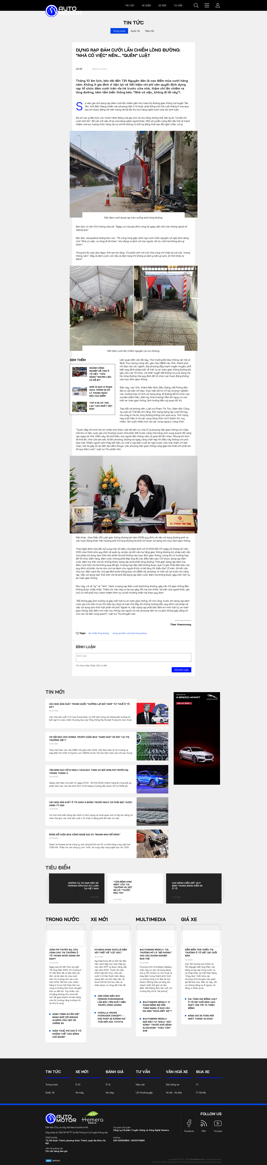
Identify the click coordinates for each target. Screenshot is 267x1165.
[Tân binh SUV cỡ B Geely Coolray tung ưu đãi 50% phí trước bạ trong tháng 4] (152, 779)
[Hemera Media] (92, 1117)
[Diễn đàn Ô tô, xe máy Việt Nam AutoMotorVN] (63, 11)
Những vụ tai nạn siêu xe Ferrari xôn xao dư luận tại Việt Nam (83, 886)
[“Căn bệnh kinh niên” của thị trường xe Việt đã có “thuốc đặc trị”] (148, 888)
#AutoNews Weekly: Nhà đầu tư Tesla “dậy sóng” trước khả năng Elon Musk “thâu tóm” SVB (157, 1024)
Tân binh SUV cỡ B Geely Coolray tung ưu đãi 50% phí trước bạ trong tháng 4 (88, 772)
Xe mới (162, 5)
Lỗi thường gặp (144, 1092)
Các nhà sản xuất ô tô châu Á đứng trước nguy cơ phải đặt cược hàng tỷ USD (90, 804)
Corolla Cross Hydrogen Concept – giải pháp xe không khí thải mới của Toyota (111, 1017)
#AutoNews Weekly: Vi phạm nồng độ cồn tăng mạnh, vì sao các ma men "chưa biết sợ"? (157, 1007)
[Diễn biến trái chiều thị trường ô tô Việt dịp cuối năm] (201, 935)
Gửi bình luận (181, 669)
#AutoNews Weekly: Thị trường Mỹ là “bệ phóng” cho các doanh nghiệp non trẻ (156, 954)
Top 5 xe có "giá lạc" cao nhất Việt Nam (100, 405)
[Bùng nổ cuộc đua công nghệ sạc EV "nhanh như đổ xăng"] (152, 843)
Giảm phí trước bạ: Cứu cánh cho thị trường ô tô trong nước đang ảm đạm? (64, 954)
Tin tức (129, 5)
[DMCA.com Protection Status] (53, 1160)
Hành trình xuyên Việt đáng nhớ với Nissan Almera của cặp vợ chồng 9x (66, 1019)
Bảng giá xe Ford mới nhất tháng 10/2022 (201, 1017)
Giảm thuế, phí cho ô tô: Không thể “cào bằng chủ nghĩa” (67, 1033)
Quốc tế (135, 30)
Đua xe (203, 1071)
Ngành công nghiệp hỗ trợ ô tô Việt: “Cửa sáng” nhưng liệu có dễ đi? (100, 374)
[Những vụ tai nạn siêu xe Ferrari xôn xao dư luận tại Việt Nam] (62, 888)
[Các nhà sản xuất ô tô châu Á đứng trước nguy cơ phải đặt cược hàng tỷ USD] (152, 811)
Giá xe (189, 919)
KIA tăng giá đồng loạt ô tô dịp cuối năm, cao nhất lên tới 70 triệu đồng (202, 1003)
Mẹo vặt (140, 1084)
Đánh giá (114, 1071)
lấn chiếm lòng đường (98, 633)
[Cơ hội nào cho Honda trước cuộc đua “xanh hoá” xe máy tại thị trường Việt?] (152, 746)
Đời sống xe (172, 1084)
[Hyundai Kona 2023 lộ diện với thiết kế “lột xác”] (110, 935)
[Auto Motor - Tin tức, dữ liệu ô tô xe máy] (60, 1118)
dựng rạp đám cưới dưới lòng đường (129, 633)
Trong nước (119, 30)
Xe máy (80, 1092)
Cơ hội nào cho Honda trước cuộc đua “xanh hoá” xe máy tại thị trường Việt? (89, 738)
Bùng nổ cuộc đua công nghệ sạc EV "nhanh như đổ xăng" (84, 834)
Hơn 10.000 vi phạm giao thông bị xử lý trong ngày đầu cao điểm (100, 391)
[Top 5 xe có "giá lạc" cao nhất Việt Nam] (79, 406)
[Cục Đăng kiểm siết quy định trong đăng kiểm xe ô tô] (209, 888)
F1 (197, 1084)
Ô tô (78, 1084)
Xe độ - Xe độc (174, 1092)
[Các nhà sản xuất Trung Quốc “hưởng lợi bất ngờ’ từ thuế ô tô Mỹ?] (152, 713)
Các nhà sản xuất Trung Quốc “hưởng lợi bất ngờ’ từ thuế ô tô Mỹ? (89, 705)
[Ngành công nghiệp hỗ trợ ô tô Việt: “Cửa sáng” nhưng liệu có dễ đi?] (79, 372)
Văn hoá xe (177, 1071)
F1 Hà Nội (201, 1092)
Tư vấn (178, 5)
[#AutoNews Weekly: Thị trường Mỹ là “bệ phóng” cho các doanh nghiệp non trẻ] (156, 935)
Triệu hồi (149, 30)
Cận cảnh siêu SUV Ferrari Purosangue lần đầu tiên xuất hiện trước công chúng (112, 1000)
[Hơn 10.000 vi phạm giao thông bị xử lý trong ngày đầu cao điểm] (79, 391)
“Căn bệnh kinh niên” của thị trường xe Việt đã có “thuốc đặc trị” (122, 887)
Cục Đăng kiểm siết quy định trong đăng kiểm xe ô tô (187, 886)
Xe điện (146, 5)
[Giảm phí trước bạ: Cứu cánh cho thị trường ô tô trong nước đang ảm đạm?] (65, 935)
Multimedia (151, 919)
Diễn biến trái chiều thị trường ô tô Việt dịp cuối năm (201, 952)
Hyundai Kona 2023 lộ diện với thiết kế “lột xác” (111, 951)
